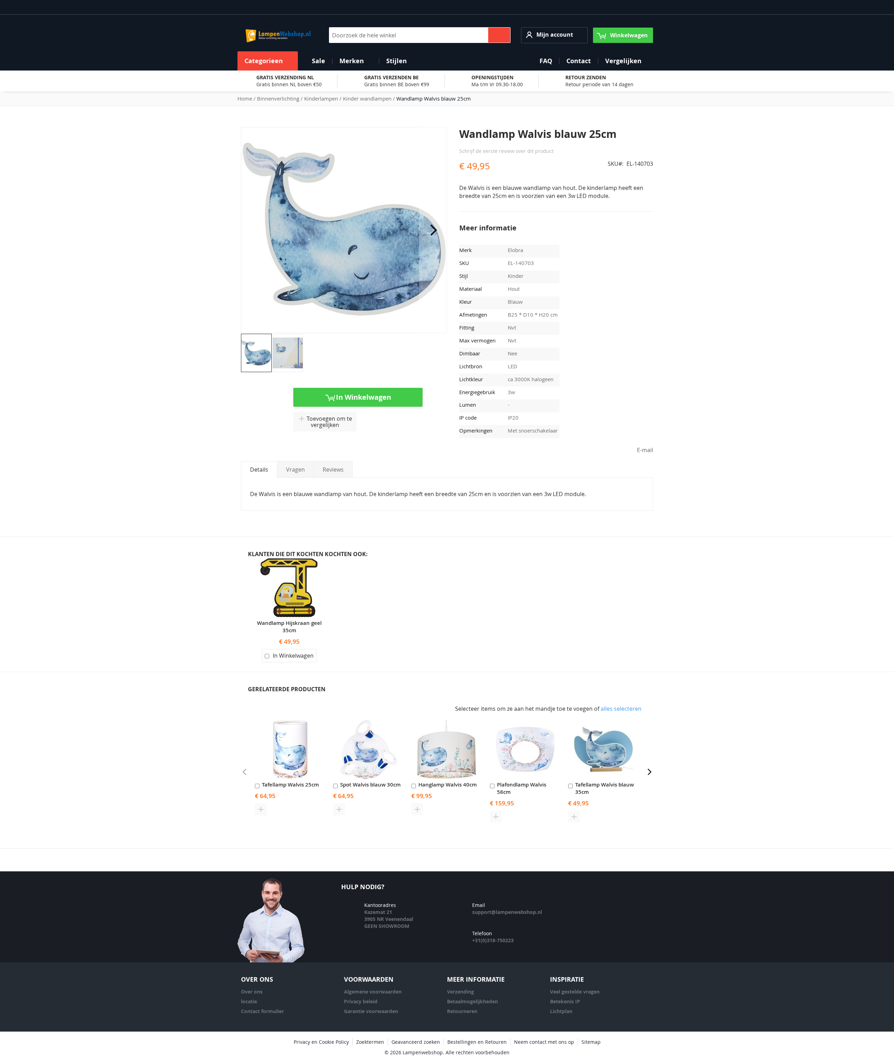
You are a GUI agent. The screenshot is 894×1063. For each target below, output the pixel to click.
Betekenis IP (565, 1001)
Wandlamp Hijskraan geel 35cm (289, 626)
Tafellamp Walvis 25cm (290, 784)
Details (259, 469)
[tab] (259, 469)
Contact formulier (262, 1011)
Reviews (333, 469)
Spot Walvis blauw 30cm (370, 784)
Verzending (460, 991)
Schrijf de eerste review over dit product (506, 151)
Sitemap (591, 1042)
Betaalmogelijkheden (472, 1001)
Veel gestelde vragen (575, 991)
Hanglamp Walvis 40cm (447, 784)
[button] (554, 35)
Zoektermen (370, 1042)
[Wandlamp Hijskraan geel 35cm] (289, 562)
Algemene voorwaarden (373, 991)
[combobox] (420, 35)
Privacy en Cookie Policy (321, 1042)
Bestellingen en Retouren (477, 1042)
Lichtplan (561, 1011)
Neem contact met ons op (544, 1042)
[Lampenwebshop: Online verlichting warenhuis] (277, 35)
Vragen (295, 469)
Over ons (252, 991)
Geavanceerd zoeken (415, 1042)
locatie (249, 1001)
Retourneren (462, 1011)
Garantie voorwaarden (371, 1011)
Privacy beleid (361, 1001)
